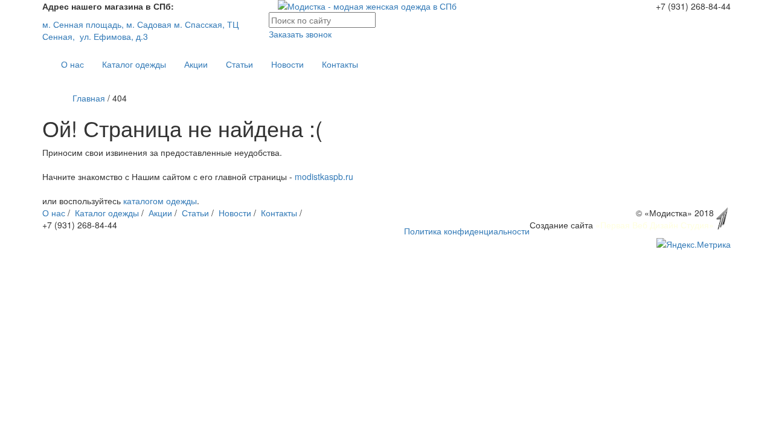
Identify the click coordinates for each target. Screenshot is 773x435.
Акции (196, 64)
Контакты (340, 64)
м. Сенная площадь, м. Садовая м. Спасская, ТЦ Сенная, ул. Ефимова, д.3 (140, 30)
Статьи (239, 64)
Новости (287, 64)
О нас (72, 64)
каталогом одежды (160, 201)
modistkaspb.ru (324, 176)
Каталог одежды (134, 64)
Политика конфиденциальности (467, 231)
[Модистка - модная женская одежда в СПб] (386, 6)
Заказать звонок (300, 34)
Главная (88, 98)
